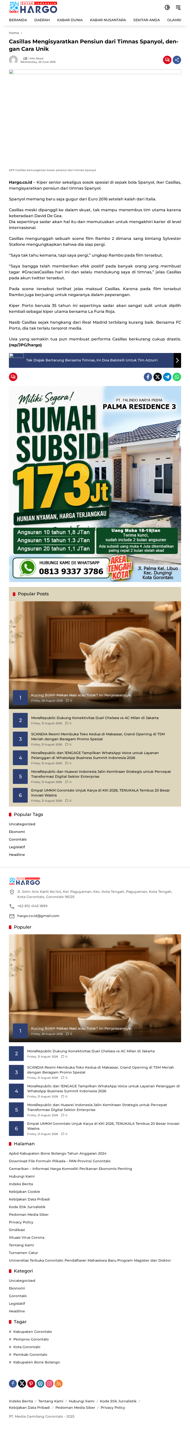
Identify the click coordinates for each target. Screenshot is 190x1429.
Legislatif (17, 847)
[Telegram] (167, 377)
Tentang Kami (21, 1245)
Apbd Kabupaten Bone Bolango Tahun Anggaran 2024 (57, 1153)
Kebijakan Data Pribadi (29, 1199)
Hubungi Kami (22, 1176)
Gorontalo (18, 839)
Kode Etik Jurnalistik (27, 1207)
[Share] (177, 60)
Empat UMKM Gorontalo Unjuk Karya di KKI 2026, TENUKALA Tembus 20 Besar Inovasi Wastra (100, 792)
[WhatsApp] (177, 377)
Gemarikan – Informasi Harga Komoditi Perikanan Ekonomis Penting (70, 1168)
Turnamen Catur (23, 1253)
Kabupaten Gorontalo (32, 1331)
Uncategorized (22, 824)
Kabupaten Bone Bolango (36, 1362)
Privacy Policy (21, 1222)
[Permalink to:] (14, 59)
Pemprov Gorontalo (31, 1339)
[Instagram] (49, 1384)
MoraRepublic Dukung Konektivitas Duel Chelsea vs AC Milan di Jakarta (95, 718)
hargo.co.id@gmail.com (38, 916)
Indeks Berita (21, 1184)
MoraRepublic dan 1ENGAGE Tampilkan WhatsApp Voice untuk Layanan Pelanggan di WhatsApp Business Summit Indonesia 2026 (95, 755)
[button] (167, 7)
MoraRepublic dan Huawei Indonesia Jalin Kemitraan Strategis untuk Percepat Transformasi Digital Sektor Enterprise (101, 774)
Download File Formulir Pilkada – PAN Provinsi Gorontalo (60, 1161)
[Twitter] (157, 377)
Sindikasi (17, 1230)
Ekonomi (17, 831)
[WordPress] (40, 1384)
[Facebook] (148, 377)
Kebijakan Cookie (24, 1191)
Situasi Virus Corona (26, 1237)
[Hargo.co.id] (33, 7)
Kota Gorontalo (26, 1347)
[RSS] (59, 1384)
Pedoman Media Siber (29, 1214)
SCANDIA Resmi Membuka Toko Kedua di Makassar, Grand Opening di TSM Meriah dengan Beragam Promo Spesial (98, 736)
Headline (17, 854)
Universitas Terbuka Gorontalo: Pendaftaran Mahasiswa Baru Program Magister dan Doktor (90, 1260)
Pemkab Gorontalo (30, 1354)
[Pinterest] (31, 1384)
